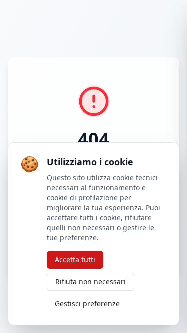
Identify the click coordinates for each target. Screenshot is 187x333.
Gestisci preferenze (87, 303)
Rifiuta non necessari (90, 281)
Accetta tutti (75, 259)
